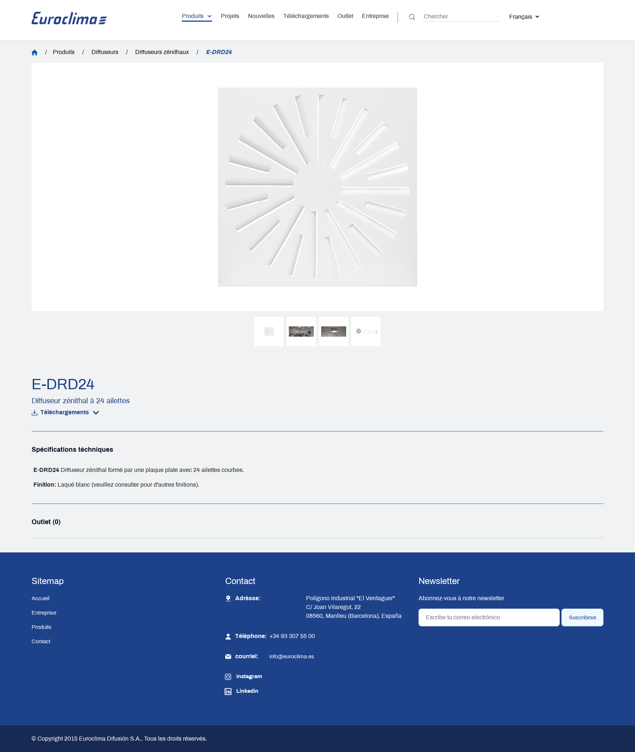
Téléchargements (306, 16)
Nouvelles (261, 16)
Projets (230, 16)
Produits (193, 16)
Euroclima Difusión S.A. (109, 738)
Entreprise (375, 16)
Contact (41, 641)
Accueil (40, 598)
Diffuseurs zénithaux (162, 52)
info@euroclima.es (291, 656)
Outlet (345, 16)
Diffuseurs (105, 52)
